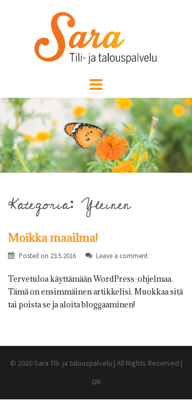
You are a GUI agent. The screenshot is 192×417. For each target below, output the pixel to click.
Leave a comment (122, 255)
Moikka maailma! (53, 237)
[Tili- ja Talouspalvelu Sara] (96, 36)
